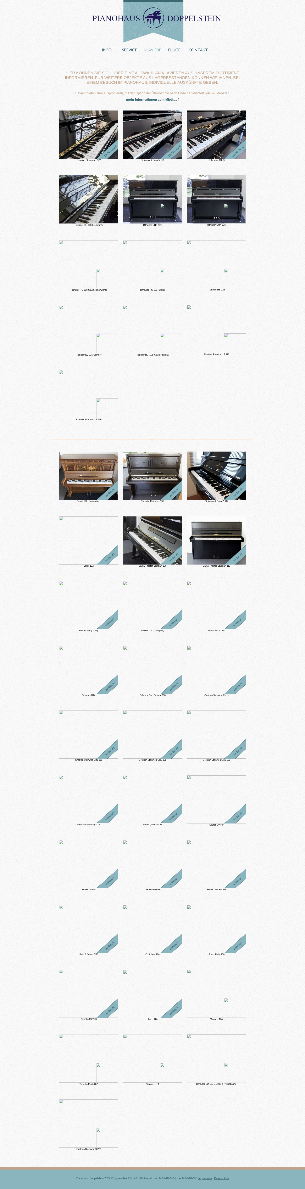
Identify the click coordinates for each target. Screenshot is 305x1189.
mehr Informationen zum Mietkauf (152, 99)
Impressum (205, 1178)
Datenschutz (221, 1178)
